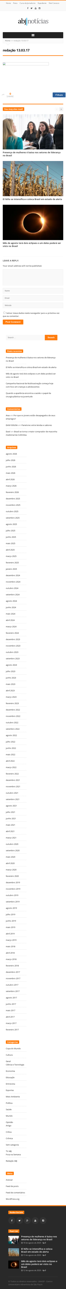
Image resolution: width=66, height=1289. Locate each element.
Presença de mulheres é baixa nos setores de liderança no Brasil (39, 1238)
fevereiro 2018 (12, 965)
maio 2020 (10, 856)
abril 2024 (10, 620)
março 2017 (11, 1023)
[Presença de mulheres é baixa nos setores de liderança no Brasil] (13, 1239)
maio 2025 (10, 543)
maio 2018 (10, 946)
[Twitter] (32, 8)
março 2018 (11, 959)
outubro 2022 (12, 722)
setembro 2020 (12, 850)
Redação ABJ (11, 1161)
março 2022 (11, 767)
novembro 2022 (13, 716)
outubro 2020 (12, 844)
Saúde (9, 1109)
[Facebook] (27, 8)
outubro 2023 (12, 652)
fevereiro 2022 (12, 773)
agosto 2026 (11, 453)
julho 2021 (10, 812)
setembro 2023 (12, 658)
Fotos (15, 3)
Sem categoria (12, 1144)
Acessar (9, 1179)
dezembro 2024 (13, 575)
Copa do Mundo (13, 1048)
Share (60, 95)
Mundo (9, 1115)
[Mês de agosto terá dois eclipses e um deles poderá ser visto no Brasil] (13, 1264)
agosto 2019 (11, 908)
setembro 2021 (12, 799)
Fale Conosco (54, 3)
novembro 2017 (13, 978)
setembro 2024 (12, 594)
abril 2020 (10, 863)
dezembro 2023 (13, 639)
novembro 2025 (13, 505)
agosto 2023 (11, 665)
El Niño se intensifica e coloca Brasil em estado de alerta (33, 199)
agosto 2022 (11, 735)
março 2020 (11, 869)
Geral (8, 1061)
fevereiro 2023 (12, 703)
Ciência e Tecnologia (15, 1064)
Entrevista (10, 1083)
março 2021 (11, 837)
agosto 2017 (11, 997)
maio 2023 (10, 684)
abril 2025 (10, 549)
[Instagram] (40, 8)
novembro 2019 (13, 888)
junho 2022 (11, 748)
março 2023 (11, 697)
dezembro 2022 (13, 709)
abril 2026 (10, 479)
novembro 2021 (13, 786)
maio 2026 (10, 473)
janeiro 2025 (11, 569)
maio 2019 (10, 927)
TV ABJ (9, 1151)
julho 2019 (10, 914)
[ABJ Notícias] (33, 21)
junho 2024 (11, 607)
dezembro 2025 (13, 498)
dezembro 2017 (13, 972)
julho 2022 (10, 741)
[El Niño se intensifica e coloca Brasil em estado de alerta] (13, 1252)
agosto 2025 (11, 524)
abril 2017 (10, 1016)
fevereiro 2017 (12, 1029)
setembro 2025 (12, 517)
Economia (10, 1071)
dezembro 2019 (13, 882)
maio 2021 (10, 824)
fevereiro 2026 (12, 492)
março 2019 (11, 940)
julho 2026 (10, 460)
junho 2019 (11, 920)
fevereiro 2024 (12, 633)
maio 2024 (10, 613)
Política (9, 1103)
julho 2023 (10, 671)
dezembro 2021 (13, 780)
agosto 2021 (11, 805)
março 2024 (11, 626)
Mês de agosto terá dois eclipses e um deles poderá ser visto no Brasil (39, 1264)
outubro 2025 (12, 511)
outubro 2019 (12, 895)
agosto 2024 (11, 601)
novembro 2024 (13, 581)
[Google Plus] (27, 1220)
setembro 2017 (12, 991)
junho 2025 (11, 537)
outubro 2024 (12, 588)
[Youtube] (36, 8)
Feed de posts (12, 1186)
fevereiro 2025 (12, 562)
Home (8, 3)
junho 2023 (11, 677)
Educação (10, 1077)
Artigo (8, 1125)
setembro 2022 (12, 729)
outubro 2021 (12, 792)
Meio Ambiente (13, 1096)
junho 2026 (11, 466)
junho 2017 (11, 1004)
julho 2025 (10, 530)
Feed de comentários (15, 1192)
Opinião (9, 1122)
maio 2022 (10, 754)
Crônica (9, 1138)
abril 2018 (10, 952)
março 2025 (11, 556)
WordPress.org (12, 1199)
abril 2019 (10, 933)
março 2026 (11, 485)
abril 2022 (10, 761)
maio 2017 (10, 1010)
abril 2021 (10, 831)
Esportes (10, 1090)
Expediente (42, 3)
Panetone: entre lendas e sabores (36, 425)
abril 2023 (10, 690)
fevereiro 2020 (12, 876)
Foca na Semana (13, 1154)
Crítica (9, 1132)
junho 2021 (11, 818)
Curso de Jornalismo (27, 3)
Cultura (9, 1055)
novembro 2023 (13, 645)
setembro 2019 (12, 901)
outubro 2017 (12, 984)
